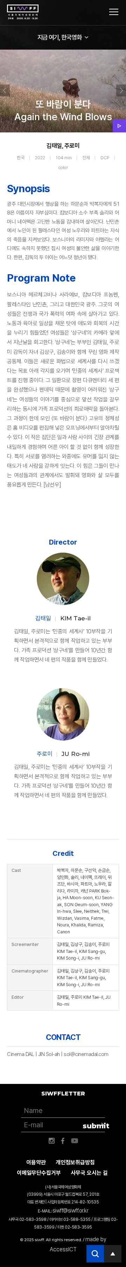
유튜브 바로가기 (74, 1140)
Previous (5, 90)
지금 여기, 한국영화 (59, 37)
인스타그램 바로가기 (51, 1140)
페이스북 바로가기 (62, 1140)
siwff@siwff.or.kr (70, 1210)
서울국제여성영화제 (22, 12)
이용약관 (36, 1162)
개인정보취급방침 (75, 1162)
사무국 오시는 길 (89, 1173)
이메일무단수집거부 (39, 1173)
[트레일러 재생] (119, 125)
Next (121, 90)
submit (94, 1126)
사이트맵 (113, 12)
